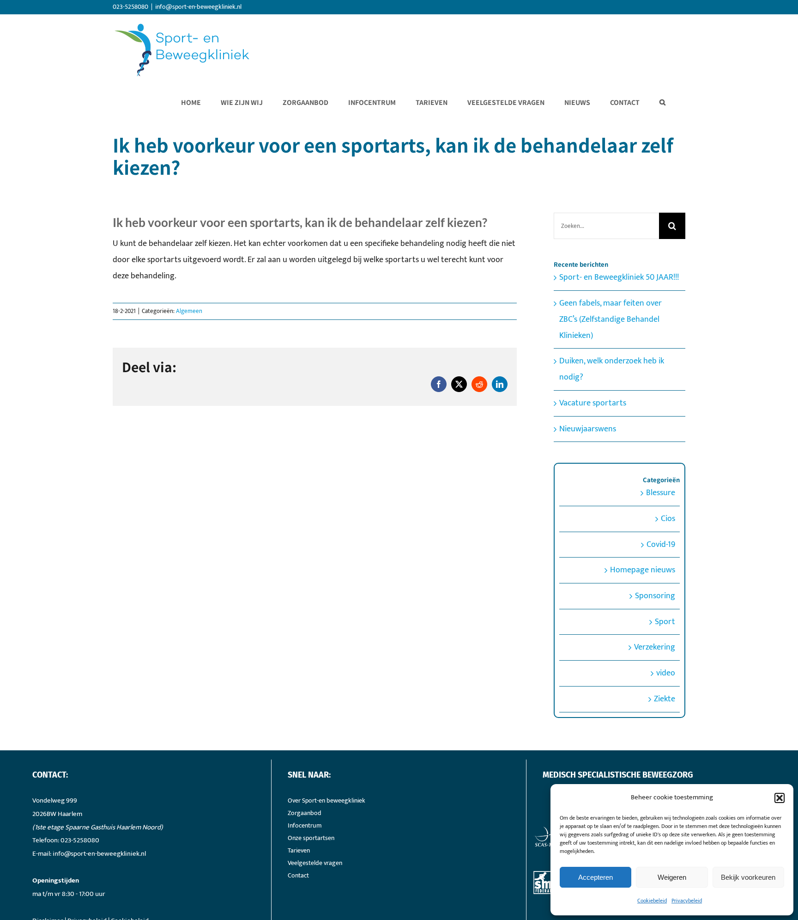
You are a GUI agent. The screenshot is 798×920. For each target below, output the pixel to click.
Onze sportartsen (311, 838)
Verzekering (654, 647)
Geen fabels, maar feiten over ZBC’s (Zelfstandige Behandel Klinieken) (610, 319)
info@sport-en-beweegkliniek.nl (198, 6)
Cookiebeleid (652, 900)
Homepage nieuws (642, 570)
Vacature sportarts (592, 403)
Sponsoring (655, 596)
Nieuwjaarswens (587, 429)
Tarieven (299, 850)
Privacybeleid (686, 900)
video (665, 673)
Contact (298, 875)
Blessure (660, 493)
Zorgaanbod (304, 813)
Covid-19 (661, 545)
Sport (665, 622)
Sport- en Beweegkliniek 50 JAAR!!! (619, 277)
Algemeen (189, 311)
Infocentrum (305, 825)
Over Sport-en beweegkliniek (326, 800)
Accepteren (595, 877)
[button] (779, 798)
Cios (668, 519)
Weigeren (672, 877)
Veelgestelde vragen (315, 863)
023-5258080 (79, 840)
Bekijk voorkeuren (748, 877)
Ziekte (664, 699)
